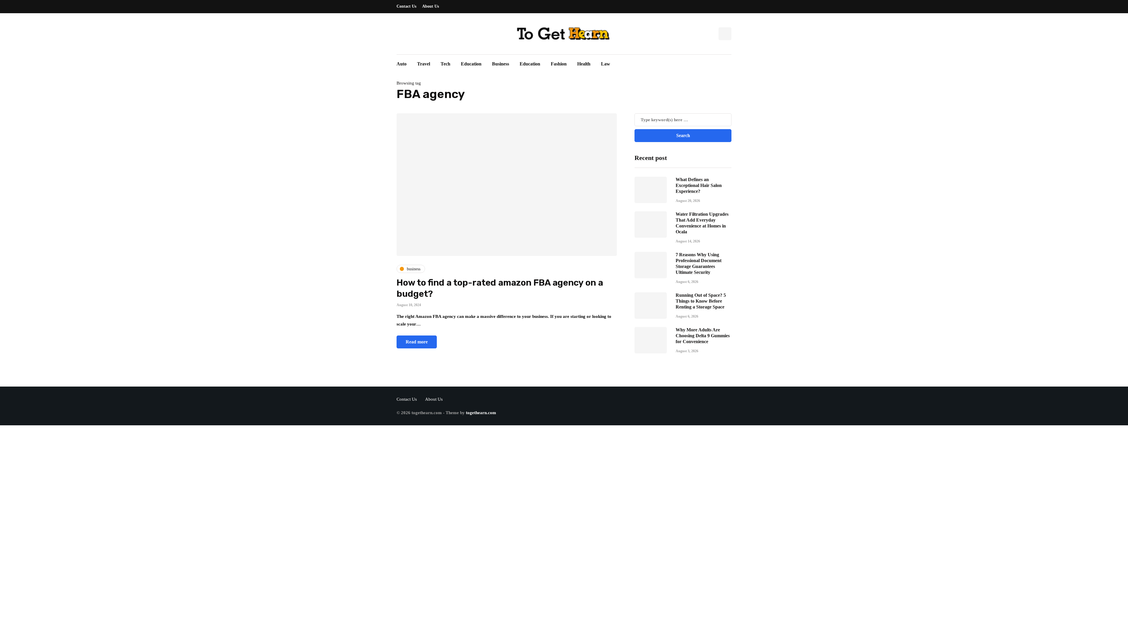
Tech (445, 63)
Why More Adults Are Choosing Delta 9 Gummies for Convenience (703, 335)
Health (583, 63)
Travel (423, 63)
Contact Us (406, 6)
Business (500, 63)
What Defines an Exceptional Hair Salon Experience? (699, 185)
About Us (430, 6)
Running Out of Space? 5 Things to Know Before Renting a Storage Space (701, 301)
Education (471, 63)
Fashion (559, 63)
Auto (402, 63)
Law (605, 63)
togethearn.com (481, 412)
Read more (417, 341)
